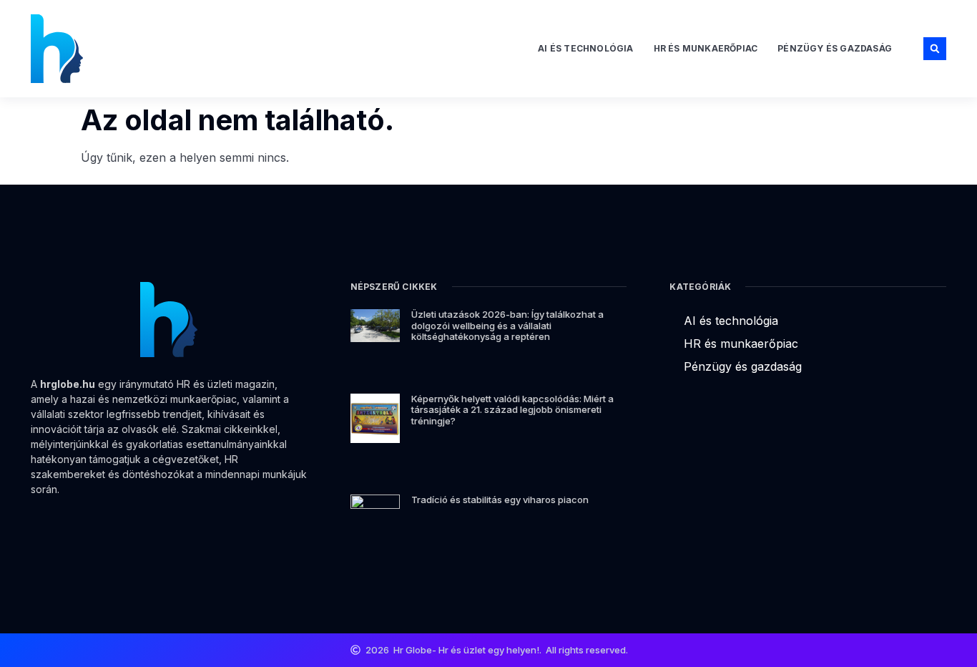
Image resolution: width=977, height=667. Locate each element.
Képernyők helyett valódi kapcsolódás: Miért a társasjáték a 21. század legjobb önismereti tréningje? (512, 410)
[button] (934, 48)
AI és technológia (585, 48)
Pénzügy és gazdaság (834, 48)
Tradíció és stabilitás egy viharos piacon (500, 499)
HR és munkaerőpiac (706, 48)
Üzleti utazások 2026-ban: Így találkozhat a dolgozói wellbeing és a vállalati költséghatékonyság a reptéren (507, 325)
